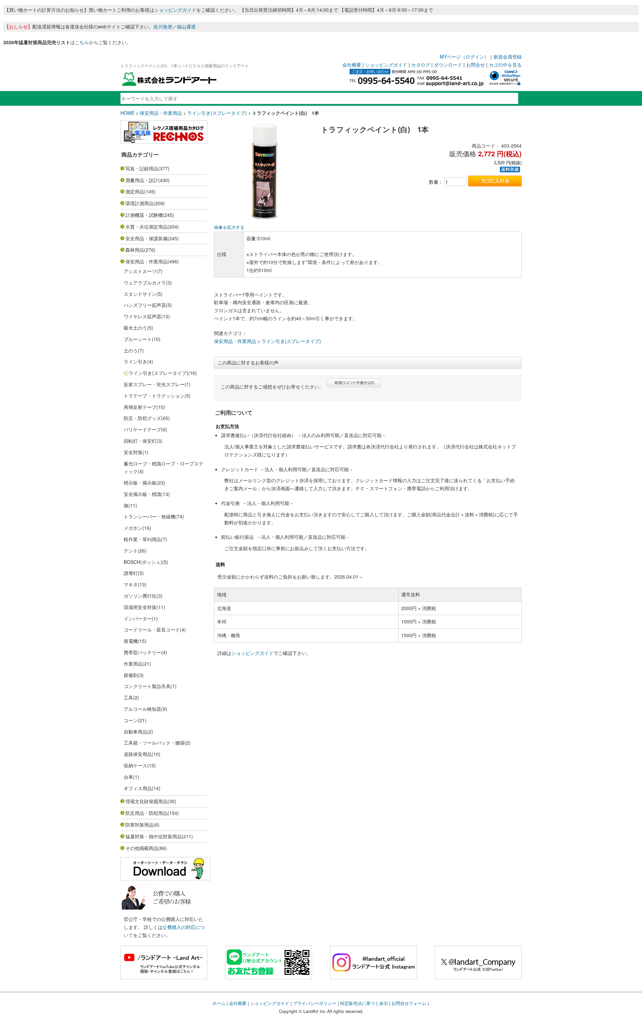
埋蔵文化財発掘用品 (146, 801)
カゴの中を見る (505, 64)
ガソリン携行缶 (140, 595)
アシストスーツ (140, 271)
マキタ (131, 584)
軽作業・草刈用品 (142, 539)
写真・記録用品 (141, 168)
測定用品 (134, 191)
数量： (436, 181)
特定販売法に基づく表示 (364, 1003)
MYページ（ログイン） (464, 56)
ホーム (218, 1003)
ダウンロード (448, 64)
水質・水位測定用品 (146, 226)
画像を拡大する (229, 227)
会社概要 (351, 64)
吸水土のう (135, 327)
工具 (128, 697)
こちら (82, 42)
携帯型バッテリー (142, 652)
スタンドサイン (140, 293)
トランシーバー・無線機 (149, 516)
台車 (128, 776)
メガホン (133, 527)
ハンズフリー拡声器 (145, 305)
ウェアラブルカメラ (145, 282)
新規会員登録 (508, 56)
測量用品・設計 (141, 180)
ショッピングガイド (175, 9)
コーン (131, 720)
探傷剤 (131, 675)
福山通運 (186, 26)
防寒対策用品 (139, 824)
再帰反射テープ (140, 407)
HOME (127, 112)
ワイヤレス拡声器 (142, 316)
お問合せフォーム (409, 1003)
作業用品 (133, 663)
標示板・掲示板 (140, 482)
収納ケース (135, 765)
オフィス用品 (138, 788)
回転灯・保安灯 (140, 440)
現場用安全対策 (140, 607)
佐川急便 (162, 26)
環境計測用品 (139, 203)
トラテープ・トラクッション (154, 395)
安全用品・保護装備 (146, 238)
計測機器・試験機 (144, 214)
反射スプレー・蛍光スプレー (154, 384)
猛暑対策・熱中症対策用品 (153, 836)
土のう (131, 350)
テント (131, 550)
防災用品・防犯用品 (146, 813)
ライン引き (135, 361)
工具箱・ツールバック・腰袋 (154, 742)
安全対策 (133, 452)
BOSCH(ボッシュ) (143, 562)
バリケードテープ (142, 429)
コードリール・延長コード (152, 629)
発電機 (131, 640)
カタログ (420, 64)
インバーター (138, 618)
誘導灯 (131, 573)
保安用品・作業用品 (161, 112)
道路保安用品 (138, 754)
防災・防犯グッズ (142, 418)
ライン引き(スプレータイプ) (217, 112)
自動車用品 (135, 731)
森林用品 (134, 249)
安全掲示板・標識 (142, 494)
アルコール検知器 (142, 708)
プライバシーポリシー (314, 1003)
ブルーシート (138, 339)
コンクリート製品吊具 (147, 686)
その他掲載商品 (141, 848)
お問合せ (475, 64)
